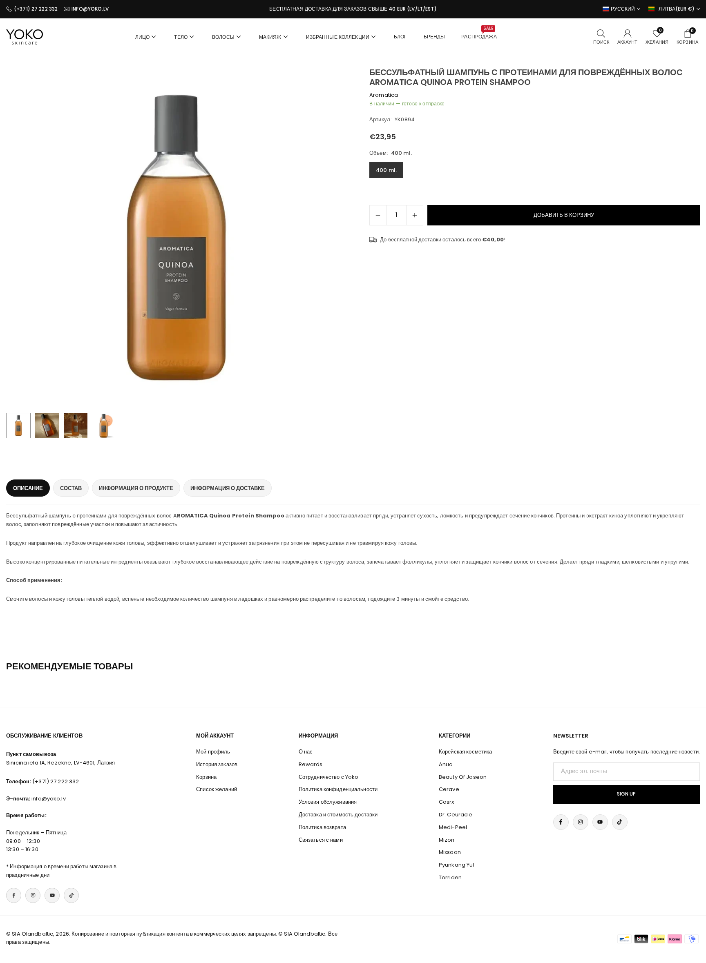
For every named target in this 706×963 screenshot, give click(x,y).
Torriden (450, 877)
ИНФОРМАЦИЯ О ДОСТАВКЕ (227, 488)
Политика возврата (322, 827)
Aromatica (383, 95)
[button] (327, 238)
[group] (176, 237)
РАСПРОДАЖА (478, 32)
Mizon (447, 840)
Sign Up (626, 794)
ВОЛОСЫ (223, 36)
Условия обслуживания (328, 802)
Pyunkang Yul (456, 865)
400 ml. (386, 170)
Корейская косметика (465, 752)
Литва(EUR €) (677, 9)
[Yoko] (24, 36)
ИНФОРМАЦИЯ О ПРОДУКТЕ (136, 488)
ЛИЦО (142, 36)
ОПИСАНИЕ (28, 488)
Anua (446, 764)
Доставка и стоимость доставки (338, 814)
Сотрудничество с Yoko (329, 777)
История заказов (216, 764)
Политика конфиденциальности (338, 789)
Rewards (311, 764)
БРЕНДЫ (434, 36)
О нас (306, 752)
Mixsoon (450, 852)
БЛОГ (400, 36)
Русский (623, 9)
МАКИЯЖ (270, 36)
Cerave (449, 789)
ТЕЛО (181, 36)
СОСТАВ (71, 488)
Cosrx (446, 802)
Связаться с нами (321, 840)
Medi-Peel (453, 827)
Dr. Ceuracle (456, 814)
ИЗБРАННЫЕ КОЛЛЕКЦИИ (337, 36)
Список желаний (216, 789)
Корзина (206, 777)
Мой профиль (213, 752)
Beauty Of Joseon (463, 777)
